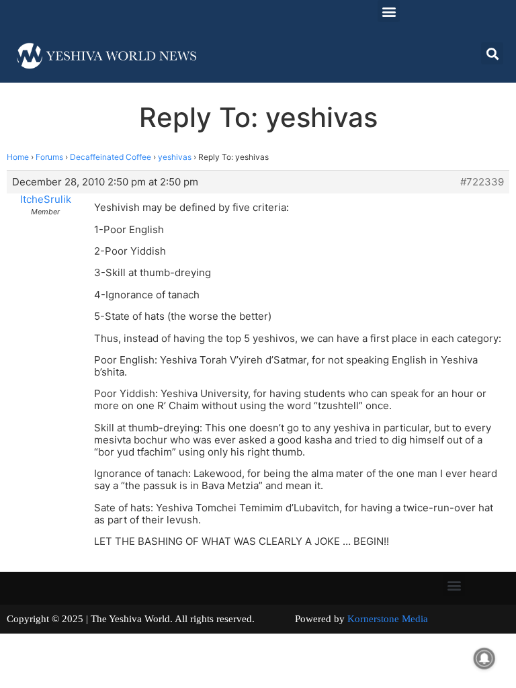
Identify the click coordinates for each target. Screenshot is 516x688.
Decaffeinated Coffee (110, 157)
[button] (389, 11)
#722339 (482, 182)
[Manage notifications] (484, 658)
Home (18, 157)
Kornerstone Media (387, 618)
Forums (49, 157)
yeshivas (174, 157)
